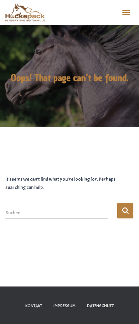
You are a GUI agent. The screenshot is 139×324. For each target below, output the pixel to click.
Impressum (64, 306)
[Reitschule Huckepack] (27, 12)
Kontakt (33, 306)
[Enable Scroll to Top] (125, 310)
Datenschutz (100, 306)
